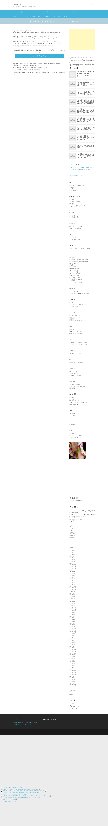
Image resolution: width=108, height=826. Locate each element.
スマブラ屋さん (73, 281)
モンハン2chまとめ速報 (75, 282)
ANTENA (17, 4)
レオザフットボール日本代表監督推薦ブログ (81, 293)
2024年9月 (72, 591)
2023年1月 (72, 626)
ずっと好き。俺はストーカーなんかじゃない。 (13, 787)
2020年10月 (72, 674)
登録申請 (65, 16)
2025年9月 (72, 570)
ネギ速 (71, 189)
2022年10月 (72, 632)
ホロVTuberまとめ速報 (75, 207)
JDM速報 (71, 397)
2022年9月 (72, 634)
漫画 (54, 16)
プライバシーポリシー (76, 12)
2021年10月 (72, 653)
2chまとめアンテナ (84, 167)
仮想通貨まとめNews (75, 375)
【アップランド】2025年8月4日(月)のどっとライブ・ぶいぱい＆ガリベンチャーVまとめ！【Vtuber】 (26, 795)
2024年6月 (72, 596)
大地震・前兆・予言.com (76, 362)
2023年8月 (72, 614)
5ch (15, 12)
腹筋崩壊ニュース (74, 319)
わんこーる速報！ (74, 270)
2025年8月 (72, 572)
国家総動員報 (73, 388)
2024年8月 (72, 593)
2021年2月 (72, 667)
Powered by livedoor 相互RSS (9, 801)
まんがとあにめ (73, 238)
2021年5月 (72, 662)
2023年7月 (72, 616)
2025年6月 (72, 575)
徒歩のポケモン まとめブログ (77, 333)
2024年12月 (72, 586)
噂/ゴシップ (25, 16)
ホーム (71, 521)
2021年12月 (72, 649)
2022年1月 (72, 648)
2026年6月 (72, 554)
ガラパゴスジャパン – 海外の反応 (78, 402)
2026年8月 (72, 551)
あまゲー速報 (73, 263)
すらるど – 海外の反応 (75, 400)
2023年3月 (72, 623)
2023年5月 (72, 619)
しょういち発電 (73, 373)
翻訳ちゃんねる (73, 404)
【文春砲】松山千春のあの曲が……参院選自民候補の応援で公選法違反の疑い (20, 797)
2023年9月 (72, 612)
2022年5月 (72, 641)
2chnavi (71, 167)
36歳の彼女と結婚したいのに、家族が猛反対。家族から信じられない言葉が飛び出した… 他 (23, 791)
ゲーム (53, 12)
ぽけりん (71, 330)
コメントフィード (74, 707)
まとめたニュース (74, 187)
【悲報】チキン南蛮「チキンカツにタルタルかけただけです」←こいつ (19, 789)
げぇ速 (71, 265)
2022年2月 (72, 646)
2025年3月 (72, 581)
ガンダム (46, 12)
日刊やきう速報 (73, 306)
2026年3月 (72, 559)
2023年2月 (72, 625)
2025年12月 (72, 565)
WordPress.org (73, 708)
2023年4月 (72, 621)
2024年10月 (72, 589)
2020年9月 (72, 676)
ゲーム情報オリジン (74, 277)
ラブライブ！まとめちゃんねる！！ (78, 342)
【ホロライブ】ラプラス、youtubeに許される (13, 794)
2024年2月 (72, 603)
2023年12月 (72, 607)
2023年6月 (72, 618)
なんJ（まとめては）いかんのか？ (78, 304)
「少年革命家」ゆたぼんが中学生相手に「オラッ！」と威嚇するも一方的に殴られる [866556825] (40, 73)
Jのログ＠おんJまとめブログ (76, 185)
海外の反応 (48, 16)
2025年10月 (72, 568)
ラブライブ (16, 16)
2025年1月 (72, 584)
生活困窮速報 (73, 424)
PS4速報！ (72, 258)
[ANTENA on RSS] (92, 5)
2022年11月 (72, 630)
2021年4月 (72, 664)
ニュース (66, 12)
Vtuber (27, 12)
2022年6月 (72, 639)
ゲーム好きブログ (74, 275)
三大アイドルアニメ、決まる (9, 799)
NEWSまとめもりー (74, 315)
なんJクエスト (73, 199)
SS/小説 (21, 12)
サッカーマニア (73, 292)
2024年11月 (72, 588)
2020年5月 (72, 683)
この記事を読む (40, 56)
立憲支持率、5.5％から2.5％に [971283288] (26, 69)
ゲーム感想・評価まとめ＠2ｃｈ (78, 279)
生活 (59, 16)
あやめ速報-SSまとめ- (75, 216)
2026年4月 (72, 558)
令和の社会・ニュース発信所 (77, 386)
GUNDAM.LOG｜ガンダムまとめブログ (79, 248)
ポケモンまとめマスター (75, 331)
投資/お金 (32, 16)
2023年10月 (72, 611)
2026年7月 (72, 552)
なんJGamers (72, 266)
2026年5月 (72, 556)
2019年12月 (72, 685)
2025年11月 (72, 566)
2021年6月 (72, 660)
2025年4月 (72, 579)
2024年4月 (72, 600)
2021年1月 (72, 669)
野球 (70, 530)
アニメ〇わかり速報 (74, 239)
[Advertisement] (82, 39)
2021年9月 (72, 655)
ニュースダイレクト (74, 317)
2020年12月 (72, 671)
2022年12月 (72, 628)
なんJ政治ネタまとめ (74, 201)
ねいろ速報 (72, 413)
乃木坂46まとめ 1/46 (75, 353)
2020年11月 (72, 672)
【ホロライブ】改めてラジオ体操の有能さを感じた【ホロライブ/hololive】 (20, 792)
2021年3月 (72, 665)
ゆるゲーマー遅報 (74, 268)
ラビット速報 (73, 190)
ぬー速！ (71, 203)
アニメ (40, 12)
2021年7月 (72, 658)
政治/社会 (40, 16)
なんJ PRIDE (72, 302)
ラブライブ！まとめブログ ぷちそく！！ (80, 344)
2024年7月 (72, 595)
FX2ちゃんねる (73, 372)
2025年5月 (72, 577)
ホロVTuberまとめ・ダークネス (77, 205)
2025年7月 (72, 573)
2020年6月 (72, 681)
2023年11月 (72, 609)
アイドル (34, 12)
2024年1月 (72, 605)
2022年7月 (72, 637)
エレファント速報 (74, 217)
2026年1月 (72, 563)
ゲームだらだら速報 (74, 274)
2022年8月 (72, 635)
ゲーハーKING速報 (74, 272)
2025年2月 (72, 582)
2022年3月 (72, 644)
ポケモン (86, 12)
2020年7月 (72, 679)
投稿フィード (73, 705)
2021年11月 (72, 651)
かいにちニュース (74, 399)
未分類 (71, 694)
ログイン (71, 703)
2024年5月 (72, 598)
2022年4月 (72, 642)
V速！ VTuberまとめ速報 (76, 227)
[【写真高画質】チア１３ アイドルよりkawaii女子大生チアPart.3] (77, 443)
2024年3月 (72, 602)
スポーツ (59, 12)
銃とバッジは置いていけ (75, 320)
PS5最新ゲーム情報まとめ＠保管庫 (78, 259)
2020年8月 (72, 678)
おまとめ (76, 167)
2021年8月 (72, 656)
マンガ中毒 (72, 415)
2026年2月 (72, 561)
